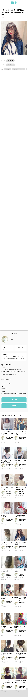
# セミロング (10, 60)
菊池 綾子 (12, 343)
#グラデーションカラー (19, 69)
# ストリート (10, 64)
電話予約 (14, 409)
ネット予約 (14, 403)
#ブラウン (8, 69)
